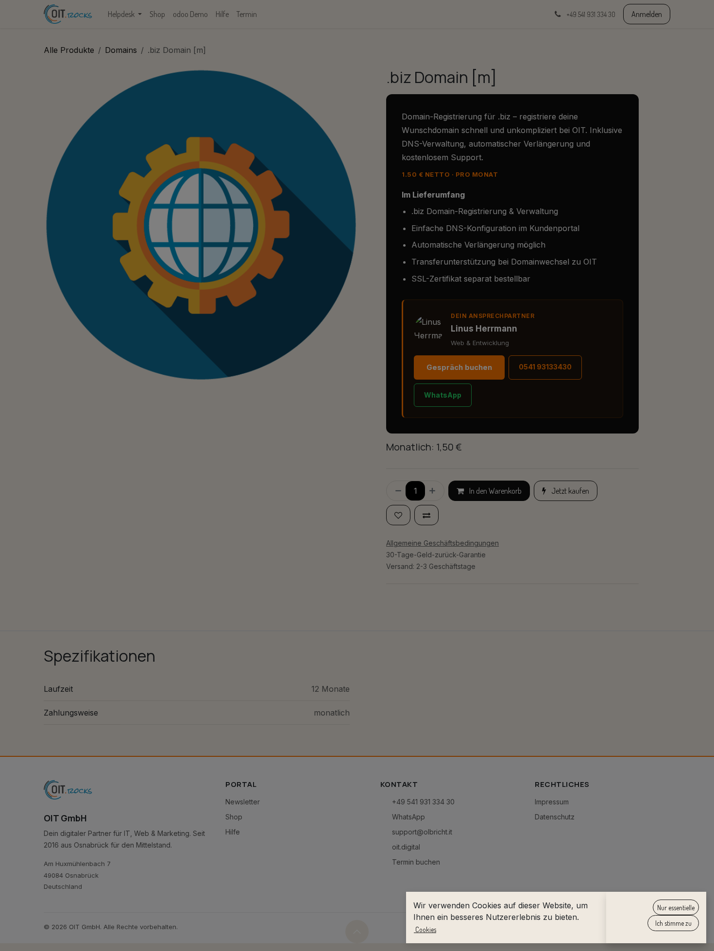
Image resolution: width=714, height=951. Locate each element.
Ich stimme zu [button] (673, 923)
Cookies (425, 929)
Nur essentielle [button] (676, 907)
